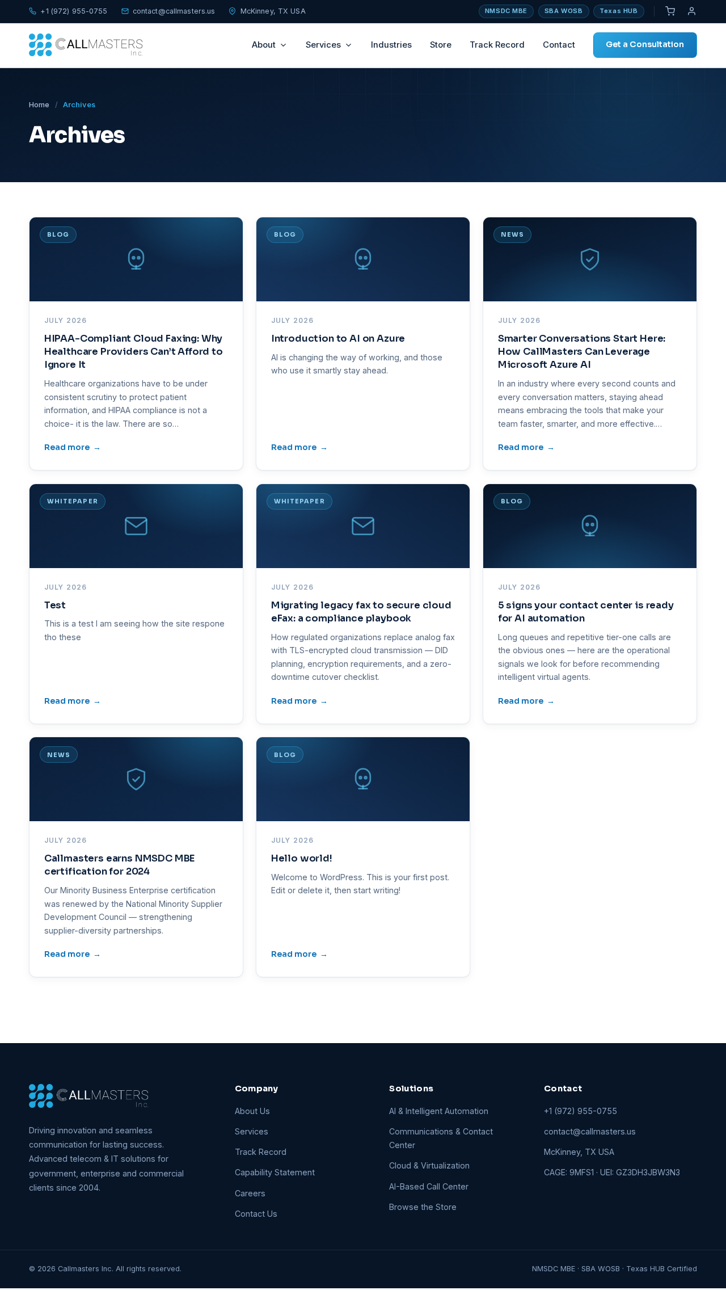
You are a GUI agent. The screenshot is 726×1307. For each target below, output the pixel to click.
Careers (250, 1193)
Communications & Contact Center (441, 1138)
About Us (252, 1111)
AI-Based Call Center (428, 1186)
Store (440, 45)
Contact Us (256, 1213)
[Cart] (670, 11)
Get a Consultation (645, 44)
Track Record (497, 45)
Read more (72, 447)
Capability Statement (275, 1172)
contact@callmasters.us (174, 11)
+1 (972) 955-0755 (73, 11)
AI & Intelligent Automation (438, 1111)
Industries (391, 45)
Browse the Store (423, 1207)
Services (323, 45)
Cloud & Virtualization (429, 1165)
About (264, 45)
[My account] (692, 11)
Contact (559, 45)
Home (39, 104)
